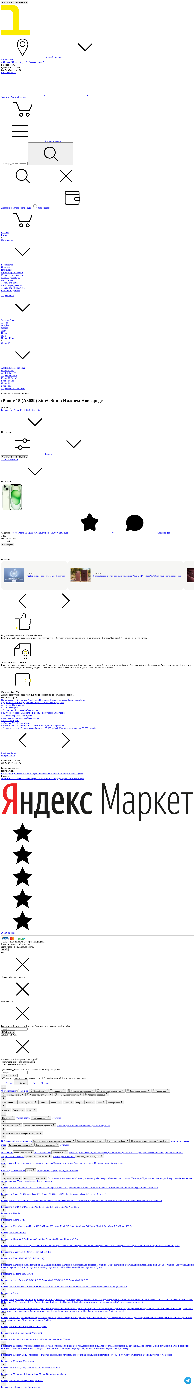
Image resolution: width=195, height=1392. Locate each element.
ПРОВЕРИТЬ (8, 1032)
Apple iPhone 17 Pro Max (13, 368)
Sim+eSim (13, 459)
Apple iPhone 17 (8, 373)
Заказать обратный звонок (14, 97)
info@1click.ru (8, 755)
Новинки (5, 267)
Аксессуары (7, 280)
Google (4, 328)
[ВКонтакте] (66, 94)
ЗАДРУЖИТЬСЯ (9, 1075)
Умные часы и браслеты (13, 275)
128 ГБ (4, 459)
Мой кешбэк (44, 208)
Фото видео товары (10, 277)
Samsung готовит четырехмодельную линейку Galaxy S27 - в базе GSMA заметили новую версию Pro (137, 576)
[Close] (22, 974)
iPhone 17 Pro (7, 370)
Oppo (3, 335)
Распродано (7, 544)
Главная (5, 232)
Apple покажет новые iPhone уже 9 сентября (46, 576)
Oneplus (5, 325)
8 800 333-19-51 (8, 72)
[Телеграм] (23, 94)
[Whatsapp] (109, 94)
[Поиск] (50, 153)
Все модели (7, 410)
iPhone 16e (6, 386)
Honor (4, 333)
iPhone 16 (5, 383)
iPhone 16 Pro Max (10, 378)
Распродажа (7, 264)
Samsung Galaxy (9, 320)
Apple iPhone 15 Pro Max (13, 388)
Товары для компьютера (13, 288)
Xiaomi (4, 322)
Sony (3, 330)
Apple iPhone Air (9, 375)
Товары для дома (9, 282)
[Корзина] (22, 230)
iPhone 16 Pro (7, 381)
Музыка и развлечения (12, 272)
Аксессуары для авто (11, 285)
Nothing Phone (8, 338)
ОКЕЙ (4, 950)
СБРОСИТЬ (7, 3)
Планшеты (6, 270)
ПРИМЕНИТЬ (21, 3)
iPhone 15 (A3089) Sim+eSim (26, 410)
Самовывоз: (22, 60)
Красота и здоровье (10, 290)
